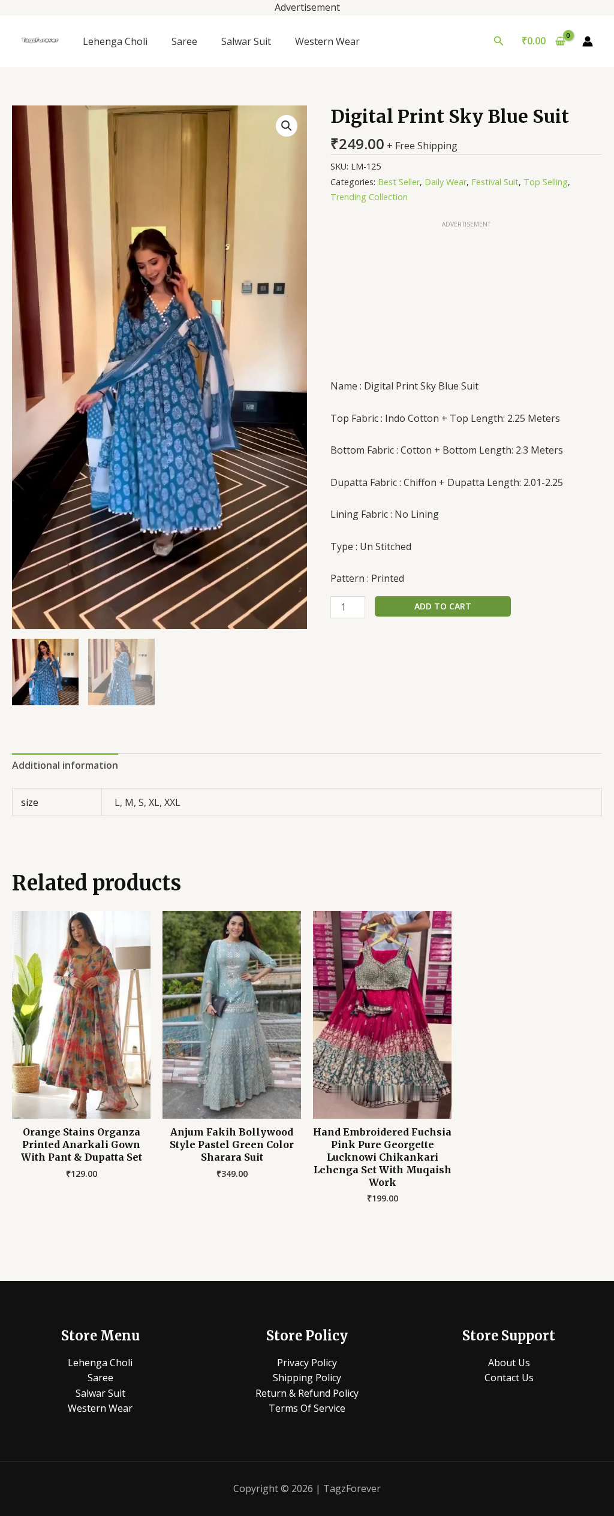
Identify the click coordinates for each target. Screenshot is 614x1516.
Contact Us (509, 1377)
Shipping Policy (307, 1377)
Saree (184, 41)
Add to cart (442, 606)
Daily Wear (445, 182)
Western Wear (327, 41)
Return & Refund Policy (307, 1393)
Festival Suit (495, 182)
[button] (498, 41)
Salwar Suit (246, 41)
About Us (509, 1362)
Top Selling (545, 182)
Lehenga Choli (115, 41)
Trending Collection (369, 197)
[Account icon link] (587, 41)
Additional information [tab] (65, 765)
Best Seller (399, 182)
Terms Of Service (307, 1408)
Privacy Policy (307, 1362)
